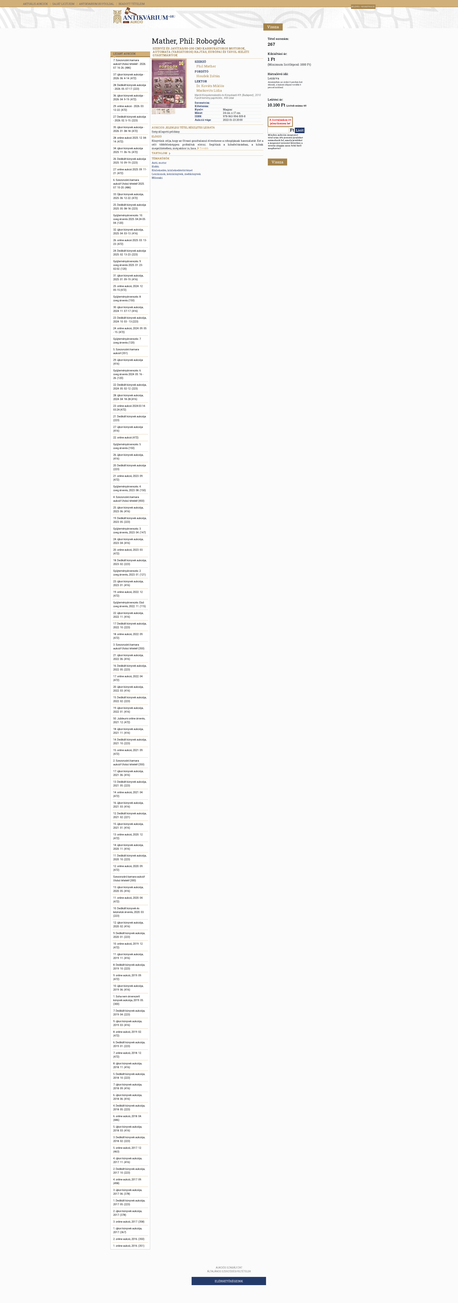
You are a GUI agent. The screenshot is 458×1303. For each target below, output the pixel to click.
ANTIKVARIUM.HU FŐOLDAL (96, 4)
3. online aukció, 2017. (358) (128, 1221)
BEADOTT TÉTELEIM (132, 4)
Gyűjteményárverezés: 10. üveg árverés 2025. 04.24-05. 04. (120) (129, 219)
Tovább (204, 148)
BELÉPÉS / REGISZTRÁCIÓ (363, 6)
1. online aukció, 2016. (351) (128, 1245)
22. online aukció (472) (125, 437)
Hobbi (155, 166)
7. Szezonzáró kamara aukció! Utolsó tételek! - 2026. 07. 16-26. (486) (129, 64)
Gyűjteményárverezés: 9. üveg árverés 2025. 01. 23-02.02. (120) (128, 265)
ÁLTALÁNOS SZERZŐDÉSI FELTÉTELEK (229, 1271)
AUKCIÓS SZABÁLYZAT (229, 1267)
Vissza (273, 26)
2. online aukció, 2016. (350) (128, 1239)
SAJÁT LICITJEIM (63, 4)
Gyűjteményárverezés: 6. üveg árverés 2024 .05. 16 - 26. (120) (128, 374)
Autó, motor (159, 162)
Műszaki (157, 177)
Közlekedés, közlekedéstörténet (172, 170)
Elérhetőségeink (229, 1281)
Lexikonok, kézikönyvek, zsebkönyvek (176, 174)
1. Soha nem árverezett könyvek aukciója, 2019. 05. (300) (128, 1000)
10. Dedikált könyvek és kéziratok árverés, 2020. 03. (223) (128, 912)
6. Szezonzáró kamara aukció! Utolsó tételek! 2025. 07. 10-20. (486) (129, 184)
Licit (300, 130)
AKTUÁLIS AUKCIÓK (35, 4)
